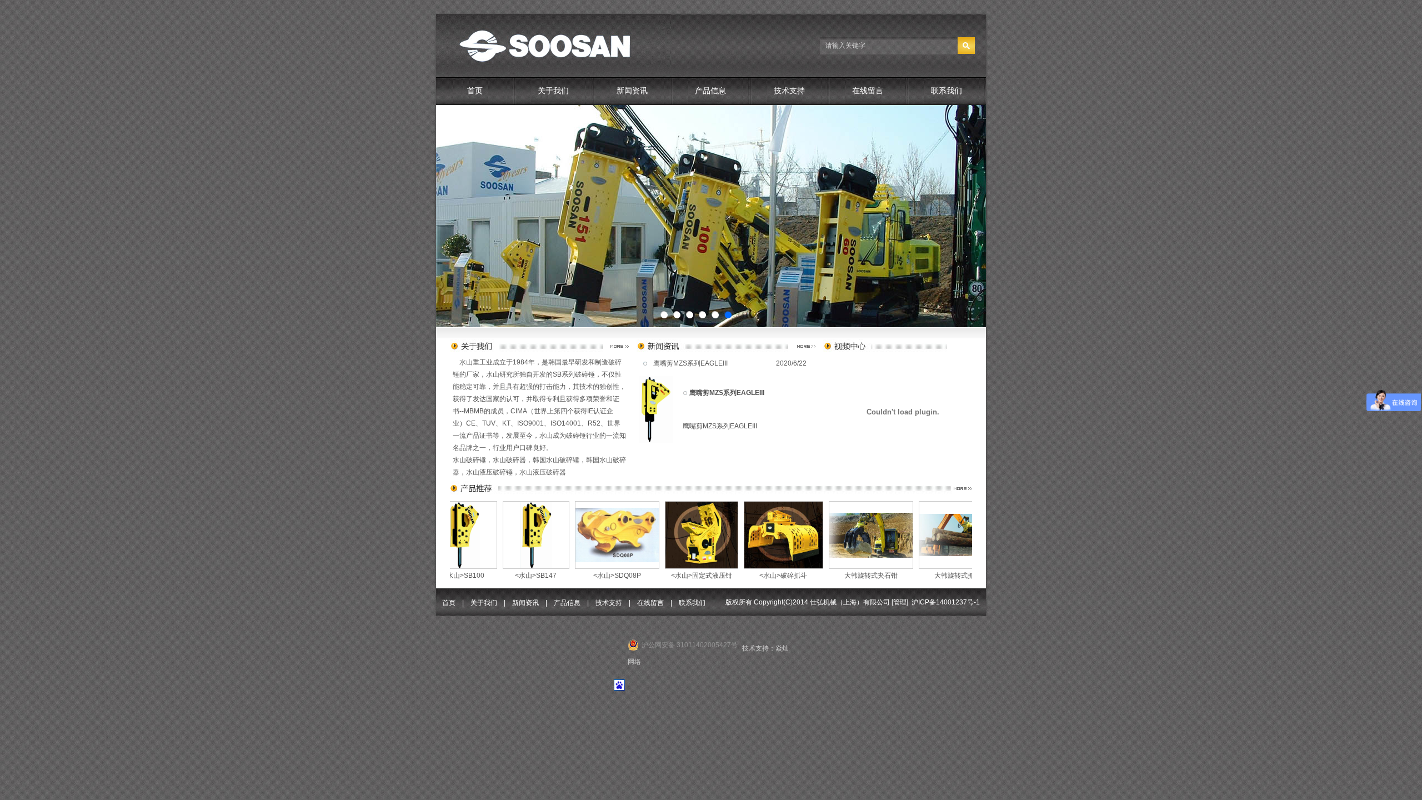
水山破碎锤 (469, 460)
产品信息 (710, 91)
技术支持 (789, 91)
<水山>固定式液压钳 (602, 575)
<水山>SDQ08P (518, 575)
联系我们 (946, 91)
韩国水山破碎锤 (556, 460)
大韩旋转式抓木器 (861, 575)
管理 (900, 602)
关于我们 (553, 91)
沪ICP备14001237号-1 (946, 602)
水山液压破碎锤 (489, 472)
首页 (475, 91)
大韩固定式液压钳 (949, 575)
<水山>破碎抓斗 (684, 575)
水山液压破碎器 (542, 472)
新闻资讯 (632, 91)
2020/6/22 (791, 363)
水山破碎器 (509, 460)
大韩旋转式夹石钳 (771, 575)
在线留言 (867, 91)
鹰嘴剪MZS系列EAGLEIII (690, 363)
